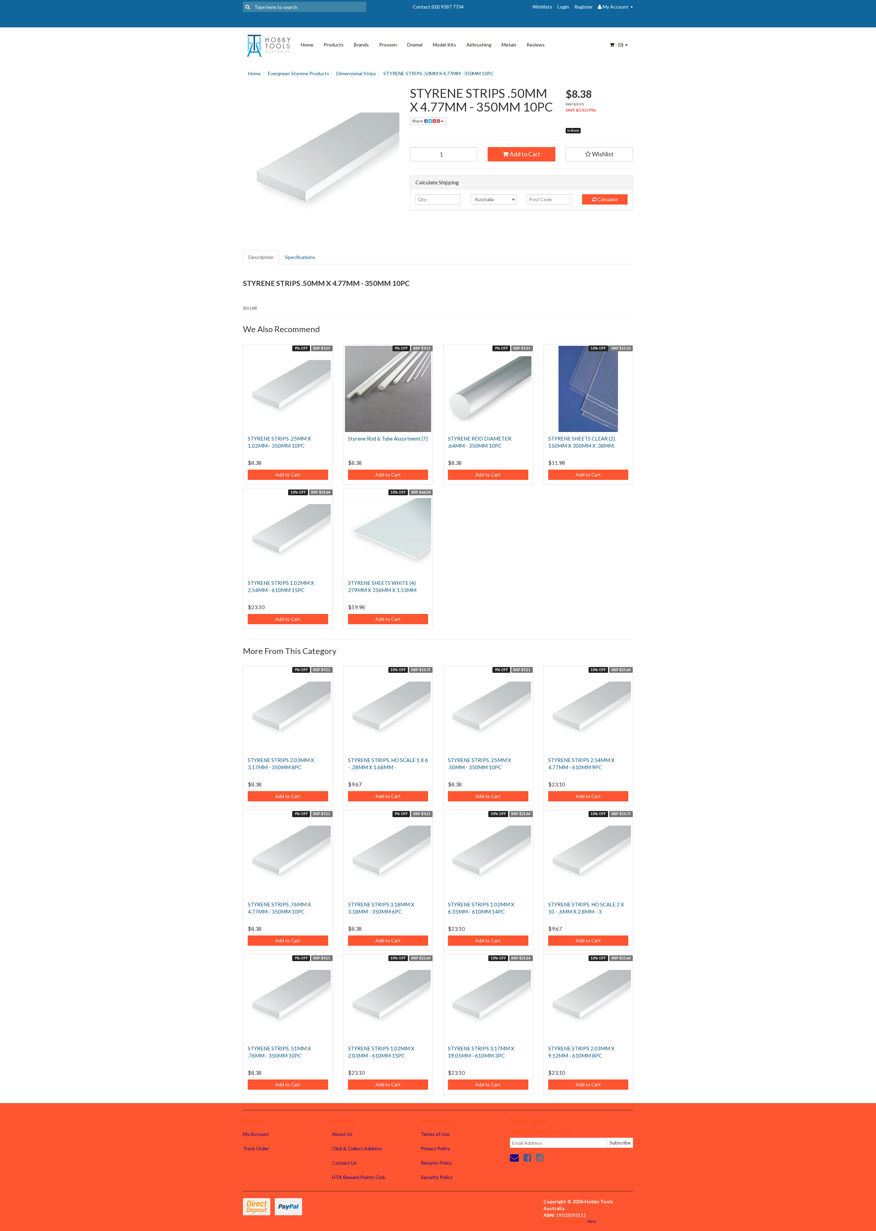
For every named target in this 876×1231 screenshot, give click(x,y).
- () (619, 45)
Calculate (607, 199)
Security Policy (436, 1177)
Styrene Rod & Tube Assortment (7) (388, 438)
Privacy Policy (435, 1148)
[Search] (247, 7)
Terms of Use (435, 1134)
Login (563, 7)
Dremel (415, 45)
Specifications (300, 257)
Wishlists (542, 7)
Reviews (536, 45)
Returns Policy (436, 1163)
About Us (342, 1134)
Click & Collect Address (357, 1148)
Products (334, 45)
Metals (509, 45)
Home (307, 45)
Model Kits (444, 45)
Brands (361, 45)
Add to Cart (524, 154)
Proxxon (388, 45)
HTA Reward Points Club (358, 1177)
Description (260, 257)
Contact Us (344, 1163)
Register (583, 7)
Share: (418, 120)
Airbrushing (478, 45)
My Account (256, 1134)
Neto (592, 1221)
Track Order (256, 1148)
